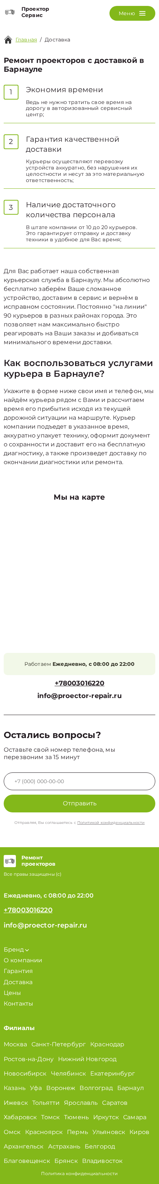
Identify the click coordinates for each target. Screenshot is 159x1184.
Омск (12, 1132)
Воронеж (60, 1087)
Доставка (18, 982)
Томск (50, 1117)
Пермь (77, 1132)
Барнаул (130, 1087)
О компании (23, 960)
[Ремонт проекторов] (10, 861)
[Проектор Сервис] (10, 12)
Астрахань (64, 1146)
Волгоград (96, 1087)
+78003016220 (80, 683)
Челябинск (68, 1073)
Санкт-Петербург (58, 1044)
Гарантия (18, 971)
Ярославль (81, 1102)
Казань (15, 1087)
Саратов (115, 1102)
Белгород (100, 1146)
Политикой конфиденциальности (111, 822)
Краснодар (107, 1044)
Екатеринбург (112, 1073)
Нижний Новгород (87, 1059)
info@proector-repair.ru (79, 696)
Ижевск (16, 1102)
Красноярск (44, 1132)
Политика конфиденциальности (79, 1173)
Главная (26, 39)
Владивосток (102, 1160)
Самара (134, 1117)
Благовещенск (27, 1160)
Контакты (18, 1003)
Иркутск (106, 1117)
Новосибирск (25, 1073)
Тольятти (46, 1102)
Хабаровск (20, 1117)
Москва (15, 1044)
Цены (12, 992)
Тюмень (76, 1117)
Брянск (66, 1160)
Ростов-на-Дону (29, 1059)
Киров (139, 1132)
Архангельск (24, 1146)
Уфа (36, 1087)
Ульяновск (108, 1132)
